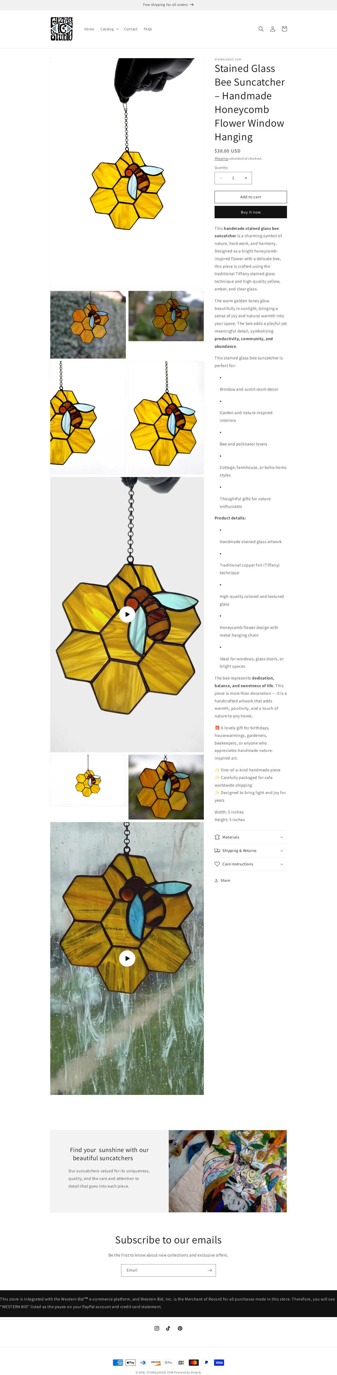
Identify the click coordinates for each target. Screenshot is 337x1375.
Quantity (221, 167)
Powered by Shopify (187, 1372)
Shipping (221, 158)
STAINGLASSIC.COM (160, 1372)
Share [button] (225, 880)
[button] (109, 28)
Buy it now (251, 212)
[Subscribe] (210, 1270)
